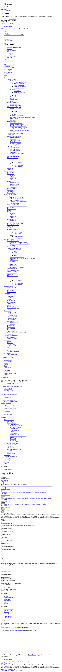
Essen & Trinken (11, 423)
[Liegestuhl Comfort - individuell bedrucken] (12, 492)
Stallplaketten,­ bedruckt (16, 425)
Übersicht (9, 49)
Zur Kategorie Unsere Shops (8, 400)
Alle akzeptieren (10, 670)
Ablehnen (3, 670)
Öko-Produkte (10, 447)
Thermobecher (14, 428)
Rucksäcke (13, 440)
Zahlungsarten (10, 53)
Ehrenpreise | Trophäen (16, 427)
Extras (5, 463)
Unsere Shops (7, 459)
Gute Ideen (10, 452)
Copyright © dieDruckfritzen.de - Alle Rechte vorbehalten (15, 662)
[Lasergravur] (4, 377)
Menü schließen (8, 40)
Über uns (6, 612)
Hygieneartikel (11, 453)
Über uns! (6, 462)
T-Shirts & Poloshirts (15, 441)
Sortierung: (3, 477)
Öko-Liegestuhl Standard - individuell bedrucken (39, 498)
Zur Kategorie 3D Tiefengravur (9, 394)
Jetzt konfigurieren (5, 489)
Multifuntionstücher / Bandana (18, 436)
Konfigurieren (18, 670)
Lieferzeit (6, 615)
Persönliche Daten (11, 50)
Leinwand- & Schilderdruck (14, 449)
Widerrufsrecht (7, 600)
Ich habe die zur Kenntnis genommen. (19, 630)
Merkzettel (10, 57)
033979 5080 (12, 19)
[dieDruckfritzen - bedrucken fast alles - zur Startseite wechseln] (17, 29)
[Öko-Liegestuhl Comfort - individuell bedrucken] (14, 486)
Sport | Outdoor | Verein (13, 424)
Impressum (6, 603)
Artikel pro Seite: (5, 481)
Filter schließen (4, 480)
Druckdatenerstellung (9, 609)
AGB (5, 602)
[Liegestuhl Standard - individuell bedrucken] (13, 504)
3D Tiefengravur (8, 458)
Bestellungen (10, 54)
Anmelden (10, 47)
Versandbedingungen (9, 597)
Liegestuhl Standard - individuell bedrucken (36, 504)
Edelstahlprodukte (11, 444)
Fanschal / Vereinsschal (16, 437)
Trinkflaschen (13, 433)
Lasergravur (10, 446)
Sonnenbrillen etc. (15, 434)
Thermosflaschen (14, 430)
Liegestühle (13, 439)
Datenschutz (7, 599)
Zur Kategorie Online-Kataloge (9, 401)
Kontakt (6, 596)
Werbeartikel (10, 421)
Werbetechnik (10, 450)
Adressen (9, 52)
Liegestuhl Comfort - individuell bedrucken (35, 492)
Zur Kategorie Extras (6, 403)
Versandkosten (32, 655)
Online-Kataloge (8, 460)
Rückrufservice (8, 610)
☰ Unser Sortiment (9, 420)
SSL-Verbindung (8, 617)
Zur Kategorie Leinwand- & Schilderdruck (11, 386)
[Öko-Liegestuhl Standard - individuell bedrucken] (14, 498)
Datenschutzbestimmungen (16, 630)
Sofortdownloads (11, 56)
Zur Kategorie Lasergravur (7, 357)
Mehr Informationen (10, 669)
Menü (5, 31)
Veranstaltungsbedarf (12, 443)
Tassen (12, 431)
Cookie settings (8, 26)
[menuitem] (31, 26)
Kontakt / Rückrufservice (7, 23)
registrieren (18, 47)
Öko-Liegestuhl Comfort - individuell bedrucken (39, 486)
